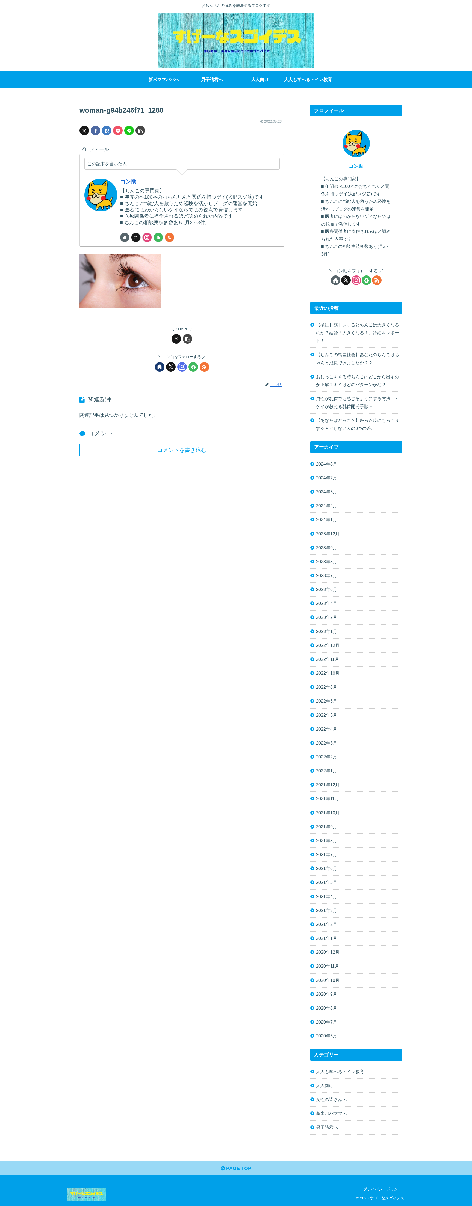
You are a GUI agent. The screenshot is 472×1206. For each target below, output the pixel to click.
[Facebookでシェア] (95, 130)
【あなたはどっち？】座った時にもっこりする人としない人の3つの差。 (357, 424)
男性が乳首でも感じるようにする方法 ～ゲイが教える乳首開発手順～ (357, 402)
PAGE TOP (238, 1168)
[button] (140, 130)
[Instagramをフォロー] (147, 237)
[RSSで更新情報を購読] (169, 237)
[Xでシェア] (84, 130)
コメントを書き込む (181, 450)
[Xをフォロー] (136, 237)
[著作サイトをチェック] (124, 237)
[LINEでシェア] (129, 130)
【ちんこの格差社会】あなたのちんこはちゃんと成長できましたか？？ (357, 358)
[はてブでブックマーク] (106, 130)
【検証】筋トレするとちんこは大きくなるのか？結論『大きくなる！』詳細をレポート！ (357, 332)
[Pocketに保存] (118, 130)
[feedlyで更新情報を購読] (158, 237)
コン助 (128, 181)
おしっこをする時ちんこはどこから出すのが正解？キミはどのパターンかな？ (357, 380)
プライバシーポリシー (382, 1189)
